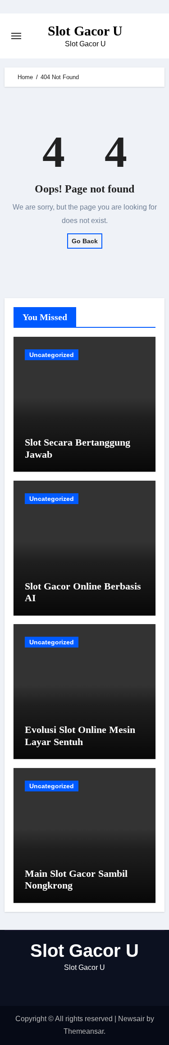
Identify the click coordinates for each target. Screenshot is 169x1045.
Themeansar (84, 1031)
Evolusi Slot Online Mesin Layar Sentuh (80, 735)
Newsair (131, 1019)
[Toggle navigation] (16, 36)
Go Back (85, 241)
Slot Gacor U (85, 30)
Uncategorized (51, 354)
